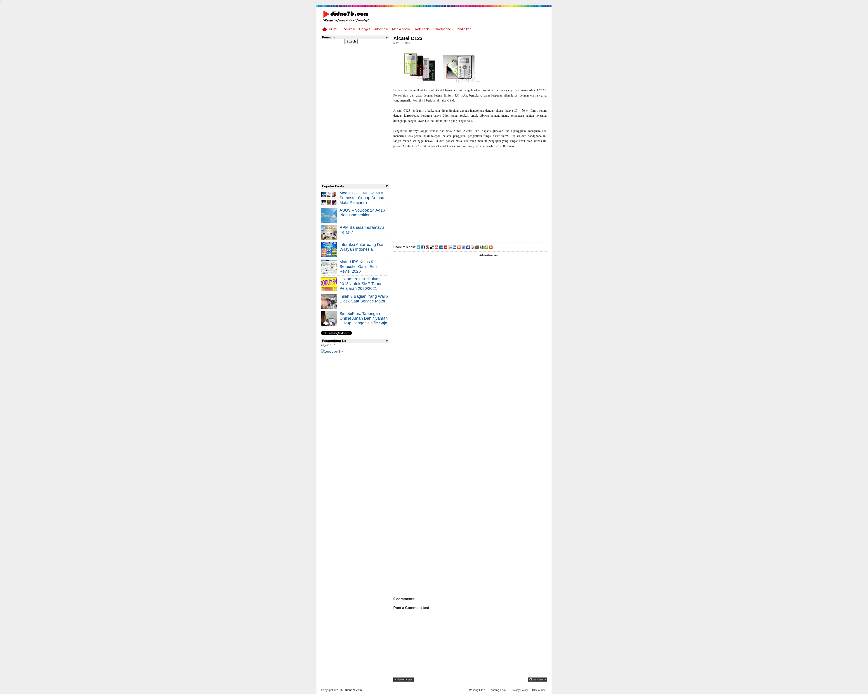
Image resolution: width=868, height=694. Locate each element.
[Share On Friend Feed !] (463, 247)
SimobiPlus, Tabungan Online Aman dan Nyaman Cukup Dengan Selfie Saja (364, 318)
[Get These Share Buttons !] (477, 247)
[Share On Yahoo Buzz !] (472, 247)
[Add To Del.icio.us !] (432, 247)
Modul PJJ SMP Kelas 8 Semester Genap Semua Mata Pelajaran (362, 198)
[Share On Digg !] (441, 247)
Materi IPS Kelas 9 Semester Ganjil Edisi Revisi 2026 (359, 267)
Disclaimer (538, 690)
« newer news (403, 679)
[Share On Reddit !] (450, 247)
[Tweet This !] (418, 247)
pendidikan (463, 29)
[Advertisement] (470, 194)
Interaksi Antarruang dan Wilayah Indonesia (362, 247)
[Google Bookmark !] (482, 247)
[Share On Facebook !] (423, 247)
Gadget (364, 29)
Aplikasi (349, 29)
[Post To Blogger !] (459, 247)
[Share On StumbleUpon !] (436, 247)
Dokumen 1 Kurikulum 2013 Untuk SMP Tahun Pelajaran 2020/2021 (361, 284)
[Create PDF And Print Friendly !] (486, 247)
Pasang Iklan (477, 690)
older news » (537, 679)
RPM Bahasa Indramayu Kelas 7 (362, 229)
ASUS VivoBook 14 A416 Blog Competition (362, 212)
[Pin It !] (445, 247)
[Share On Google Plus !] (427, 247)
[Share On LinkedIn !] (454, 247)
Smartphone (442, 29)
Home (333, 29)
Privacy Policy (519, 690)
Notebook (422, 29)
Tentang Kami (497, 690)
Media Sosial (401, 29)
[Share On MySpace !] (468, 247)
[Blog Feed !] (491, 247)
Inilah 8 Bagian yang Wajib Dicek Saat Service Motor (364, 298)
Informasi (381, 29)
